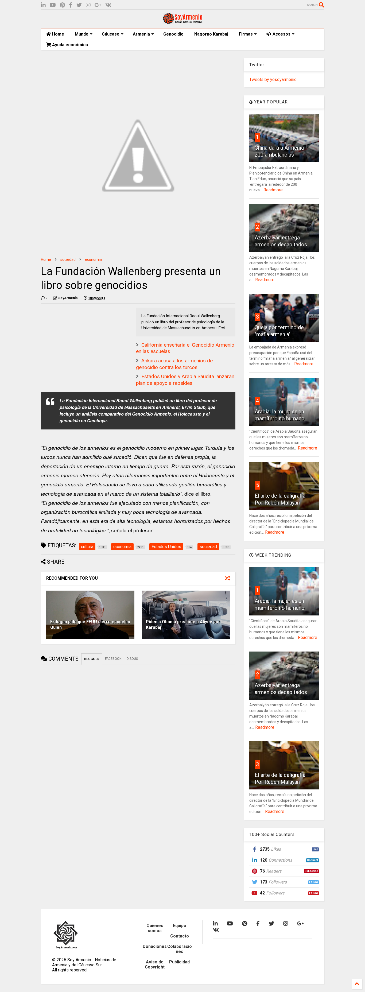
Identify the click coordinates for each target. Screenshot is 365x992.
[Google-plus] (98, 5)
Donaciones (155, 946)
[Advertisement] (81, 341)
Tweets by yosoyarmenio (273, 79)
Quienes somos (154, 928)
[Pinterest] (62, 5)
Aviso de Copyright (155, 964)
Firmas (246, 34)
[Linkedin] (43, 5)
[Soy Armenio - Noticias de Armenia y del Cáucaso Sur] (182, 22)
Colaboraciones (179, 949)
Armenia (141, 34)
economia (93, 259)
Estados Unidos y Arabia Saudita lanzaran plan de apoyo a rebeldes (185, 379)
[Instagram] (88, 5)
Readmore (273, 189)
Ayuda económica (69, 44)
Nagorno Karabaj (211, 34)
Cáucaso (110, 34)
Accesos (280, 34)
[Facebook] (70, 5)
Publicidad (179, 961)
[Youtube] (53, 5)
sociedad (68, 259)
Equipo (179, 925)
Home (57, 34)
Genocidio (173, 34)
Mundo (81, 34)
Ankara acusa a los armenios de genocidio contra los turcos (174, 364)
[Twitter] (79, 5)
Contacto (179, 936)
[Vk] (108, 5)
